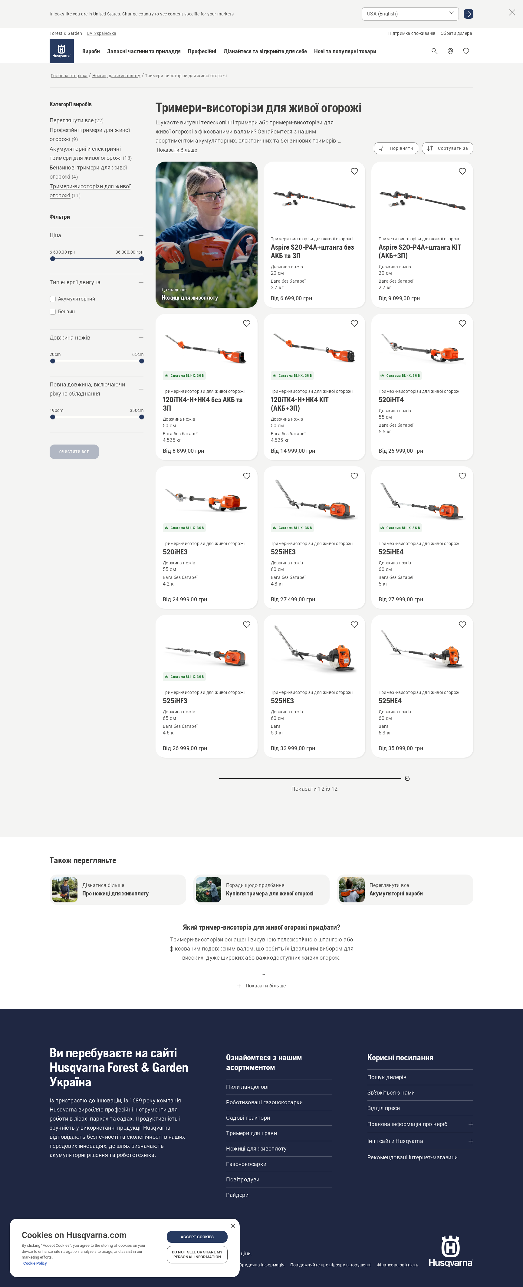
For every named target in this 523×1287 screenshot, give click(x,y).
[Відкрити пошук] (434, 51)
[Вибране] (466, 51)
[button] (91, 51)
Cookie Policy (35, 1263)
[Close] (233, 1225)
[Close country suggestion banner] (512, 12)
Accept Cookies (197, 1237)
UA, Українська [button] (101, 33)
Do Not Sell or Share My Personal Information (197, 1254)
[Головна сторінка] (62, 51)
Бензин (66, 311)
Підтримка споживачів (412, 33)
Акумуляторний (76, 299)
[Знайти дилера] (450, 51)
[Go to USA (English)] (468, 14)
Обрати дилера (456, 33)
